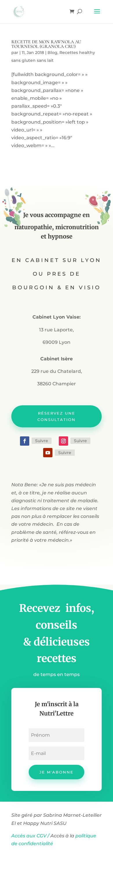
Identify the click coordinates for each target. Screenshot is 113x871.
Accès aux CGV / (30, 836)
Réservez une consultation (56, 416)
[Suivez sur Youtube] (47, 452)
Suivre (41, 440)
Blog (52, 52)
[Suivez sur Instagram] (63, 441)
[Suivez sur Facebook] (24, 441)
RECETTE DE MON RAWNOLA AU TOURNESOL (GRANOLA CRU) (46, 44)
